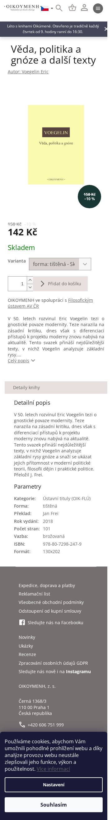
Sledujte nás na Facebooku (55, 622)
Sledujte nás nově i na (55, 671)
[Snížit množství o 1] (30, 287)
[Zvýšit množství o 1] (30, 280)
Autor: (28, 72)
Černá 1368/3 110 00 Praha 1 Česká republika (35, 707)
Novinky (27, 637)
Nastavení (53, 785)
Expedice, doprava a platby (47, 585)
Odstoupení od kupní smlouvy (50, 611)
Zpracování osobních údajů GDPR (53, 663)
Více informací (53, 768)
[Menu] (98, 8)
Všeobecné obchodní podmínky (51, 602)
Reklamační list (34, 594)
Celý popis (18, 361)
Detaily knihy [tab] (26, 387)
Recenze (27, 654)
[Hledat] (55, 8)
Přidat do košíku (64, 284)
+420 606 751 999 (46, 725)
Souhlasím (53, 804)
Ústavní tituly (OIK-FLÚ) (67, 498)
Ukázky (26, 646)
